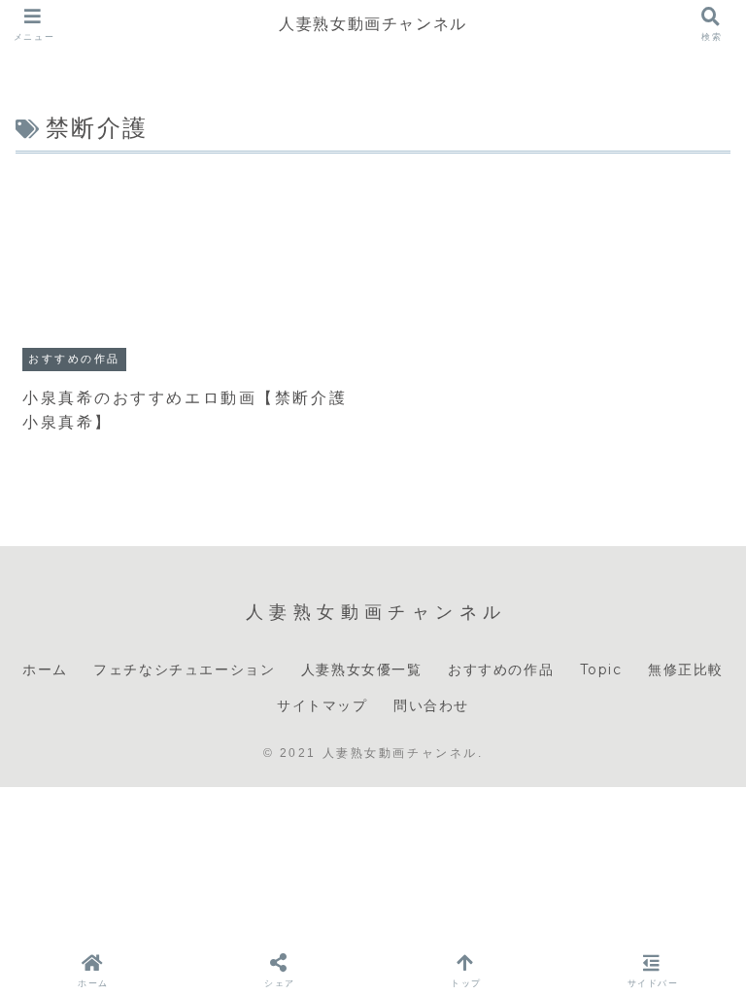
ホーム (45, 669)
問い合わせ (431, 705)
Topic (601, 669)
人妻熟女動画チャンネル (373, 24)
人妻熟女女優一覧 (362, 669)
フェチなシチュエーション (184, 669)
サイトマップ (322, 705)
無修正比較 (686, 669)
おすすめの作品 (501, 669)
